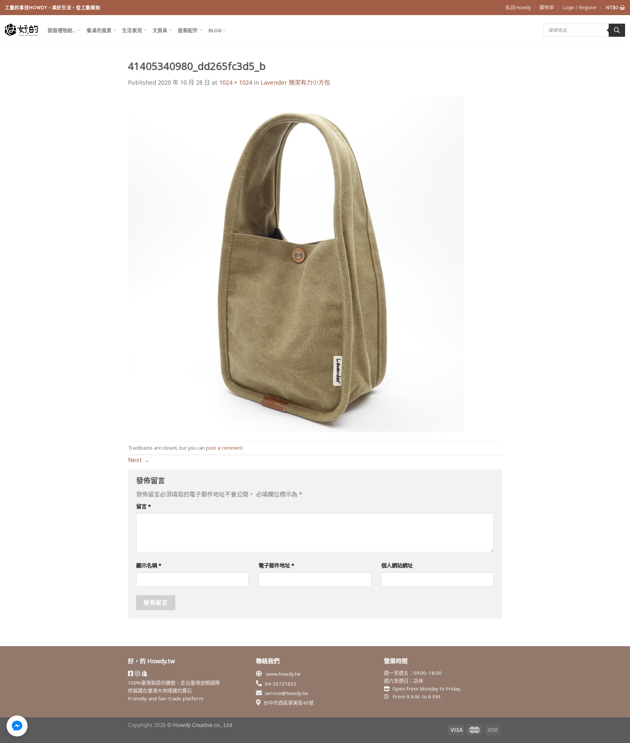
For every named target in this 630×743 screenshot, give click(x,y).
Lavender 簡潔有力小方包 (295, 82)
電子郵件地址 (276, 565)
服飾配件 (188, 30)
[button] (17, 725)
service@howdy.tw (286, 693)
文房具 (160, 30)
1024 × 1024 (235, 82)
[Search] (617, 30)
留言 (143, 506)
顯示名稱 (148, 565)
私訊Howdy (518, 7)
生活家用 (132, 30)
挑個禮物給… (62, 30)
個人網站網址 (397, 565)
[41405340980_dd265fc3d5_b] (296, 263)
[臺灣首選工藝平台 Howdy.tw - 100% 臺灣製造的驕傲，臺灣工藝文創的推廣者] (21, 30)
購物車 (546, 7)
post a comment (224, 447)
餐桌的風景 (99, 30)
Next (139, 460)
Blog (214, 30)
